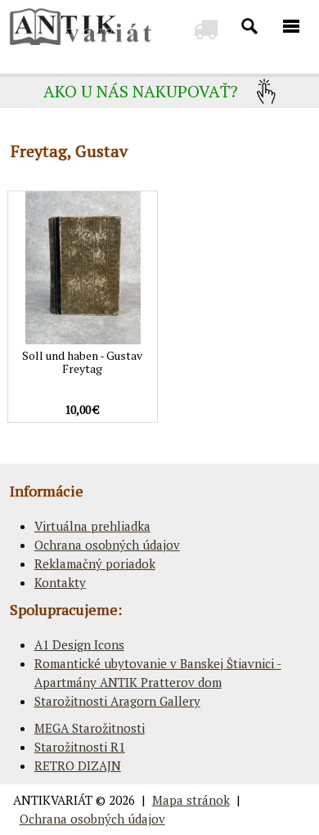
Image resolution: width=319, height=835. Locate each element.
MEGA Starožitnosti (89, 728)
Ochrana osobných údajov (107, 544)
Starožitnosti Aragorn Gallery (117, 701)
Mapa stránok (191, 800)
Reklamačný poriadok (94, 563)
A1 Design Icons (79, 644)
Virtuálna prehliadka (92, 526)
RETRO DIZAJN (77, 765)
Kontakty (60, 582)
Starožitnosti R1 (79, 746)
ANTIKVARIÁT (52, 800)
